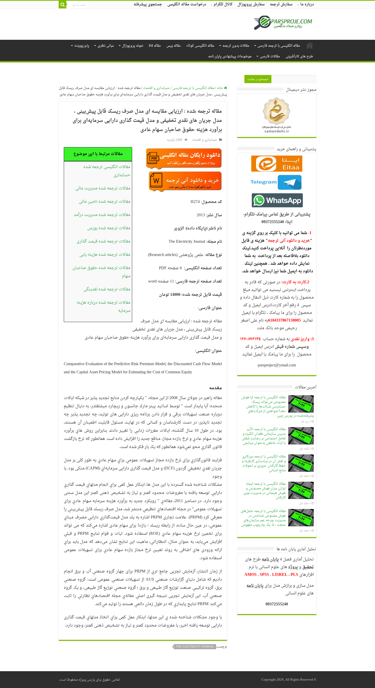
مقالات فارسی (270, 56)
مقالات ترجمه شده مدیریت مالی (102, 188)
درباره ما (307, 4)
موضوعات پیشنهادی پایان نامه (230, 56)
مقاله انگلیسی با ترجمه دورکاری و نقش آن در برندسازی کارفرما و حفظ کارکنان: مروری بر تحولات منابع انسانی (264, 463)
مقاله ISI (155, 46)
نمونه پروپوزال (132, 46)
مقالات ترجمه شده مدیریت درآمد (102, 215)
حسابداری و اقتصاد (156, 88)
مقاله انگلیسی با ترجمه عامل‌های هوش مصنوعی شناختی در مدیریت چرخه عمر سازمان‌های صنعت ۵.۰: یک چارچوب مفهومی (263, 518)
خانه (220, 88)
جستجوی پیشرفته (148, 4)
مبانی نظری (105, 46)
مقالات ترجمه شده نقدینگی (106, 289)
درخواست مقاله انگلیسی (186, 4)
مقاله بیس (173, 46)
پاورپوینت (81, 46)
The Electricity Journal (195, 646)
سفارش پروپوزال (251, 4)
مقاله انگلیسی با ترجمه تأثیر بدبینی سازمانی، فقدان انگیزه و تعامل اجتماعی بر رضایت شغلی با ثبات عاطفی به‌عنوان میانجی (264, 436)
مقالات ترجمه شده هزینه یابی (104, 255)
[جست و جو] (62, 4)
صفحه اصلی (309, 45)
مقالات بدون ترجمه (235, 46)
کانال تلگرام (223, 4)
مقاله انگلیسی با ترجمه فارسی (278, 46)
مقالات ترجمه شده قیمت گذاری (103, 241)
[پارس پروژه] (283, 24)
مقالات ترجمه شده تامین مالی (104, 202)
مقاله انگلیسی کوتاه (200, 46)
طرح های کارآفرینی (299, 56)
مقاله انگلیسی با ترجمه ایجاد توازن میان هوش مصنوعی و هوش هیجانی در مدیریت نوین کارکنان (264, 491)
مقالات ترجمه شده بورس (108, 228)
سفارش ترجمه (281, 4)
